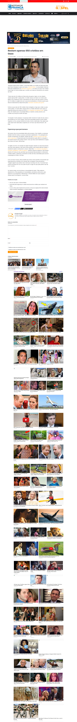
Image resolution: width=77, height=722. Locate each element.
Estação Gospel (13, 45)
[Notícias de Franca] (16, 7)
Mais (56, 13)
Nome (9, 238)
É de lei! (48, 13)
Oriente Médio (31, 87)
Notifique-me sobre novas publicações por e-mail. (17, 249)
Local (14, 13)
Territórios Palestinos (27, 88)
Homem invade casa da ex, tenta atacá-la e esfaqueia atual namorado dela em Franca (42, 1)
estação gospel (28, 204)
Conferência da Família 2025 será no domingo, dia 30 (27, 267)
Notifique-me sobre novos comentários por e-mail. (17, 247)
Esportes (41, 13)
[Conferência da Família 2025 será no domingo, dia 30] (28, 262)
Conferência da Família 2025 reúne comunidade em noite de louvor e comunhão (14, 267)
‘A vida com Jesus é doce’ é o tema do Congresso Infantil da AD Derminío (42, 267)
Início (10, 13)
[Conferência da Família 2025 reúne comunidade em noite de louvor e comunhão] (14, 262)
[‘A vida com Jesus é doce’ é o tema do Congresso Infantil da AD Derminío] (42, 262)
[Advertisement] (38, 23)
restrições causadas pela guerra (36, 102)
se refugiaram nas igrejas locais (35, 110)
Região (19, 13)
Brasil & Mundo (27, 13)
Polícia (35, 13)
